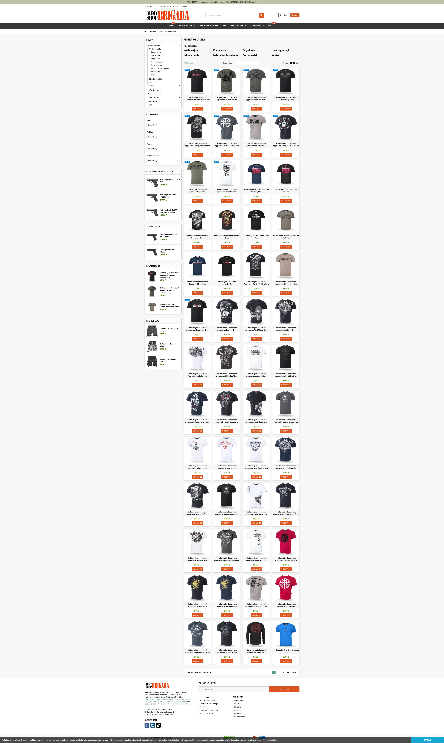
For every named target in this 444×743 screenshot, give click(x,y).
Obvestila (238, 713)
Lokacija (175, 6)
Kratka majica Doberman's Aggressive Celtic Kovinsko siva (227, 145)
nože (183, 699)
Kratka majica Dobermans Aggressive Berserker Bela (256, 559)
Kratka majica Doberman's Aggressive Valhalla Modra (286, 467)
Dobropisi (238, 710)
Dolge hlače (249, 50)
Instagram (152, 725)
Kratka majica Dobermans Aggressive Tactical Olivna (256, 99)
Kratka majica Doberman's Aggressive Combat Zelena (169, 290)
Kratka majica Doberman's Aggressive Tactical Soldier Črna (256, 283)
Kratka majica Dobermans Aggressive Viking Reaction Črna (197, 145)
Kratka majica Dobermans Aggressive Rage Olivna (197, 191)
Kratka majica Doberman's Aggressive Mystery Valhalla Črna (169, 275)
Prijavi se (285, 689)
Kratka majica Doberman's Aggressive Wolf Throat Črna (256, 329)
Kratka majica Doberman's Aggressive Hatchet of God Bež (256, 605)
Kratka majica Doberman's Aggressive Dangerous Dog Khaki (226, 559)
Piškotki (203, 707)
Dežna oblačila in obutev (225, 55)
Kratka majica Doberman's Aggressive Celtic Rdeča (286, 605)
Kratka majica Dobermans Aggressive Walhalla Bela (197, 559)
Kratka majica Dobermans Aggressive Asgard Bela (227, 467)
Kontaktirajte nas (206, 713)
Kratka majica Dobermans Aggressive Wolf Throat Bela (256, 513)
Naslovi (237, 704)
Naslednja (292, 672)
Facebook (147, 725)
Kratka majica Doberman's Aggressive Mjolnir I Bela (197, 467)
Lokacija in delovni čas (209, 710)
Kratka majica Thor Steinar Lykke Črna (256, 237)
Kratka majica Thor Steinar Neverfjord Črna (197, 237)
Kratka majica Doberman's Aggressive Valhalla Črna (286, 329)
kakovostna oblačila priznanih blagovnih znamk (163, 699)
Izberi (236, 63)
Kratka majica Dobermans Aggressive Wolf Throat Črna (256, 421)
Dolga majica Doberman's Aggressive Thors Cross (256, 651)
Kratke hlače (219, 50)
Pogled (285, 63)
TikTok (158, 725)
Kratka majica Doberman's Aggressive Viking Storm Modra (197, 421)
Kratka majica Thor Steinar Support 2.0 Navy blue (197, 283)
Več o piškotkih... (270, 740)
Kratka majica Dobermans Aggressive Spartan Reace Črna (227, 513)
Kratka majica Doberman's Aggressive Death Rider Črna (227, 421)
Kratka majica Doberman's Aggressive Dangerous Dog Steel (197, 651)
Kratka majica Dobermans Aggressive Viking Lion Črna (286, 375)
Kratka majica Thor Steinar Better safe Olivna (286, 237)
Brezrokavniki (250, 55)
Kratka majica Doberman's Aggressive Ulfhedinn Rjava (226, 375)
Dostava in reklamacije (209, 704)
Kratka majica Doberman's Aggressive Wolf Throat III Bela (256, 467)
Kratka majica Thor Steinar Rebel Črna (227, 237)
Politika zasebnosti (207, 700)
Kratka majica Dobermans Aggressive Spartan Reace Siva (286, 421)
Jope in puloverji (280, 50)
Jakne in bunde (191, 55)
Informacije (238, 700)
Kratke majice (191, 50)
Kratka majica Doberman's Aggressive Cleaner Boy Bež (286, 283)
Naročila (237, 707)
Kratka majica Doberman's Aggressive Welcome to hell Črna (286, 513)
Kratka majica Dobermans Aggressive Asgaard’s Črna (197, 513)
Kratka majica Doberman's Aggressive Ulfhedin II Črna (227, 651)
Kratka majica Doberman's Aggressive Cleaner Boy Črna (197, 329)
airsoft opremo (182, 702)
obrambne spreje (168, 702)
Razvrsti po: (227, 63)
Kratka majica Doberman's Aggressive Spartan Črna (197, 605)
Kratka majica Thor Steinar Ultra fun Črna (286, 191)
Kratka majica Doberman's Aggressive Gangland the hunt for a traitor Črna (286, 145)
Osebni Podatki (240, 717)
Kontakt (184, 6)
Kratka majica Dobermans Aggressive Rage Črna (286, 99)
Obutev (275, 55)
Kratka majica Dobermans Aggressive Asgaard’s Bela (256, 375)
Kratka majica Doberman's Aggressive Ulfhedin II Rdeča (286, 559)
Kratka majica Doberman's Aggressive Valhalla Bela (197, 375)
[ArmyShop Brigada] (168, 15)
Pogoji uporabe (206, 697)
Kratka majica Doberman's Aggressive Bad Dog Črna (227, 329)
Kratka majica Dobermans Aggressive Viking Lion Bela (227, 191)
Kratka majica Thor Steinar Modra (286, 650)
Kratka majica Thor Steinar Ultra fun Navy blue (256, 191)
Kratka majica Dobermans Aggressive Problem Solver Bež (256, 145)
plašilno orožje (156, 702)
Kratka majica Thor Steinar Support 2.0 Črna (227, 283)
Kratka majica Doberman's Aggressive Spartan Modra (227, 605)
